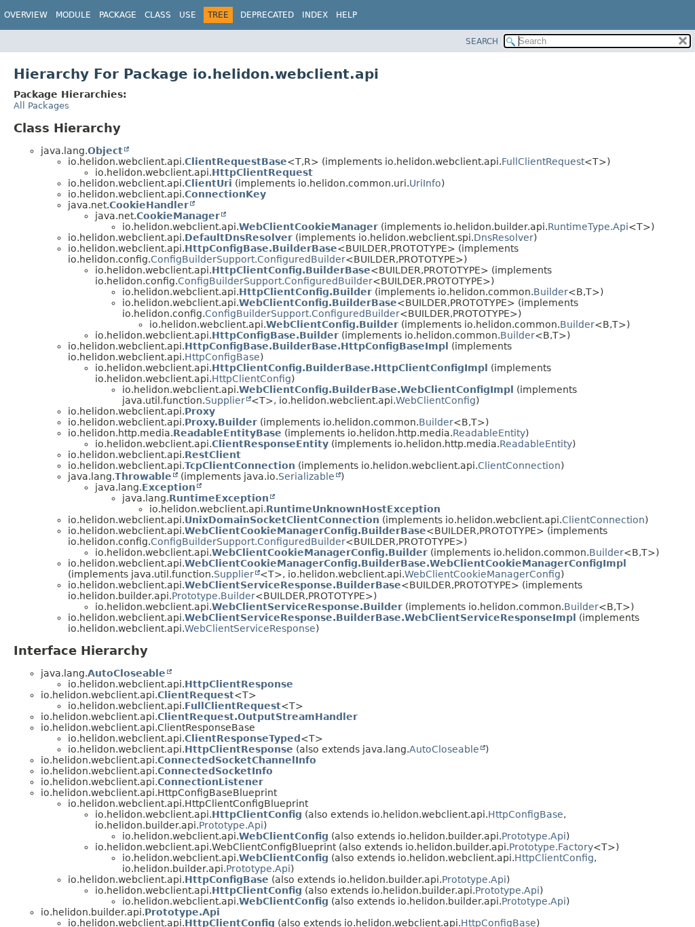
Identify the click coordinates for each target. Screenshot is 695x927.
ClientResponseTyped (243, 738)
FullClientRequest (543, 161)
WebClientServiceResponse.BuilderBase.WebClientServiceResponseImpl (380, 617)
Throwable (143, 476)
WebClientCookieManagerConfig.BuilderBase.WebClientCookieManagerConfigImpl (405, 563)
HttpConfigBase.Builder (275, 335)
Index (315, 15)
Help (346, 15)
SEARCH (482, 41)
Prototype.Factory (551, 846)
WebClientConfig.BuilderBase (318, 302)
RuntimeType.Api (588, 226)
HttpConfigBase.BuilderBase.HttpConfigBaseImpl (317, 346)
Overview (26, 15)
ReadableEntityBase (227, 433)
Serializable (306, 476)
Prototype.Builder (213, 595)
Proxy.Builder (221, 422)
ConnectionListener (210, 781)
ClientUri (208, 183)
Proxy (200, 411)
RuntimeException (219, 498)
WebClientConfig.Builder (332, 324)
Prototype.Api (231, 825)
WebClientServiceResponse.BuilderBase (293, 585)
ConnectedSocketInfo (215, 770)
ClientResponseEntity (270, 443)
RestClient (213, 454)
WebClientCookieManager (308, 226)
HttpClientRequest (262, 172)
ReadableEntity (489, 433)
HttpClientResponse (239, 684)
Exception (168, 487)
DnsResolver (503, 237)
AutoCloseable (127, 673)
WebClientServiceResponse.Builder (307, 606)
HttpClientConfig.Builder (305, 291)
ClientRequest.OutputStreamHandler (257, 716)
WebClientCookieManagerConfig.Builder (320, 552)
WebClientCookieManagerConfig (483, 574)
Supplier (225, 400)
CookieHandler (149, 205)
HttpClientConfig (251, 378)
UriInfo (425, 183)
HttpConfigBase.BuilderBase (261, 248)
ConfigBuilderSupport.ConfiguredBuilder (248, 259)
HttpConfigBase (222, 357)
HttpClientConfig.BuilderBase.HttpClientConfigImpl (350, 367)
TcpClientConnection (240, 465)
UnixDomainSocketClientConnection (282, 519)
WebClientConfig (436, 400)
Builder (550, 291)
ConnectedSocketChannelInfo (236, 760)
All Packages (41, 105)
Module (73, 15)
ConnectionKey (225, 194)
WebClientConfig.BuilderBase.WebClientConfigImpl (376, 389)
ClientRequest (195, 694)
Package (117, 15)
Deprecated (267, 15)
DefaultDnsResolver (239, 237)
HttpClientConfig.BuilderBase (291, 270)
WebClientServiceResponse (250, 628)
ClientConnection (519, 465)
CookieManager (178, 215)
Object (105, 150)
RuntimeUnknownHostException (353, 509)
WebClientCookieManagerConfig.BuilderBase (305, 530)
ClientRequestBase (236, 161)
